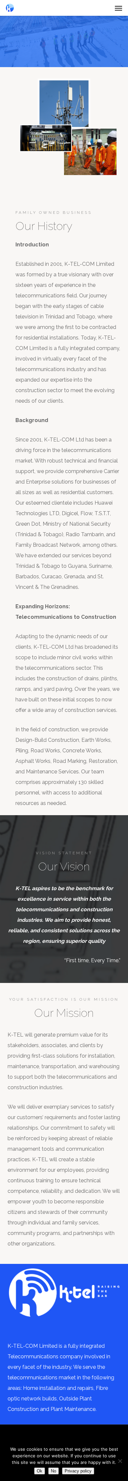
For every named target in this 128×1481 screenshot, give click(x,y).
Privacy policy (78, 1470)
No (53, 1470)
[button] (118, 8)
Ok (39, 1470)
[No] (120, 1461)
